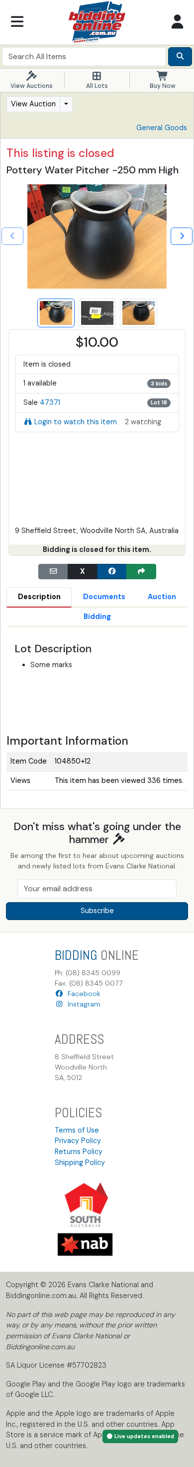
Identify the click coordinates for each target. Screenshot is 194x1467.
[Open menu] (17, 22)
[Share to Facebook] (112, 572)
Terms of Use (77, 1130)
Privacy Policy (78, 1140)
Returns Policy (78, 1151)
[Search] (180, 56)
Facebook (82, 993)
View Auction (33, 103)
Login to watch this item (75, 421)
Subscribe (97, 910)
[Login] (177, 22)
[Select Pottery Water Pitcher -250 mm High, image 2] (97, 313)
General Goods (161, 127)
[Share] (141, 572)
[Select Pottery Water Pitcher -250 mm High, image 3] (138, 313)
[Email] (53, 572)
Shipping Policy (80, 1162)
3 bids (159, 383)
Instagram (82, 1004)
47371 (50, 402)
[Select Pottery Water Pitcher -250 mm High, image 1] (56, 313)
